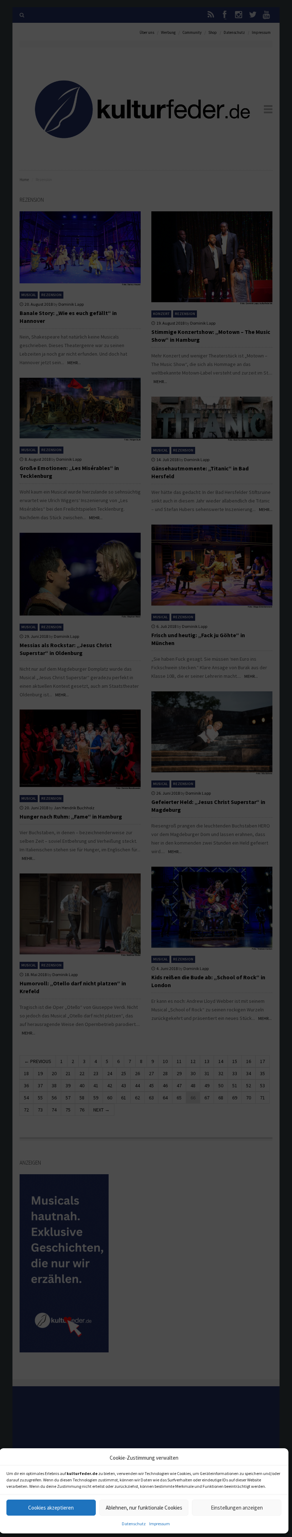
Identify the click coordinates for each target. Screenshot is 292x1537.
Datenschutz (134, 1523)
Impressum (159, 1523)
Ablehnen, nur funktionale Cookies (144, 1507)
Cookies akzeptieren (51, 1507)
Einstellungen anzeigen (237, 1507)
